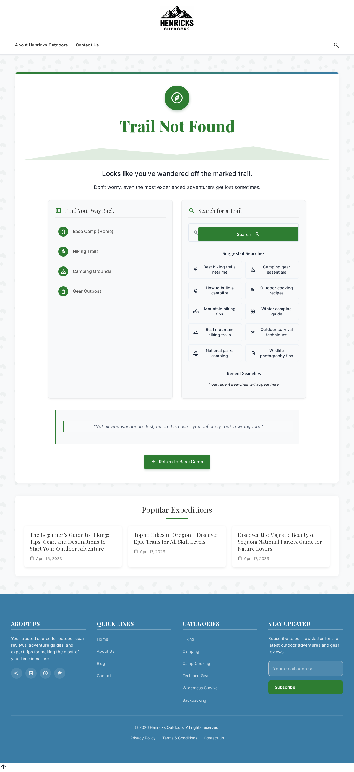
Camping (191, 651)
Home (102, 639)
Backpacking (194, 700)
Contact (104, 675)
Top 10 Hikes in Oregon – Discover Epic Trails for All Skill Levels (176, 538)
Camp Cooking (196, 663)
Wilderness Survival (200, 687)
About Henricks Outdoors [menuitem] (41, 45)
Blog (101, 663)
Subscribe (285, 687)
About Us (105, 651)
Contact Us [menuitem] (87, 45)
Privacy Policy (143, 737)
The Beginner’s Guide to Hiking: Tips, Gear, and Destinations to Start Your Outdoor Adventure (69, 541)
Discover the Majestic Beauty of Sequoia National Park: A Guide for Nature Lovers (280, 541)
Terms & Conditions (179, 737)
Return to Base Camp (177, 461)
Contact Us (214, 737)
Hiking (188, 639)
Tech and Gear (196, 675)
